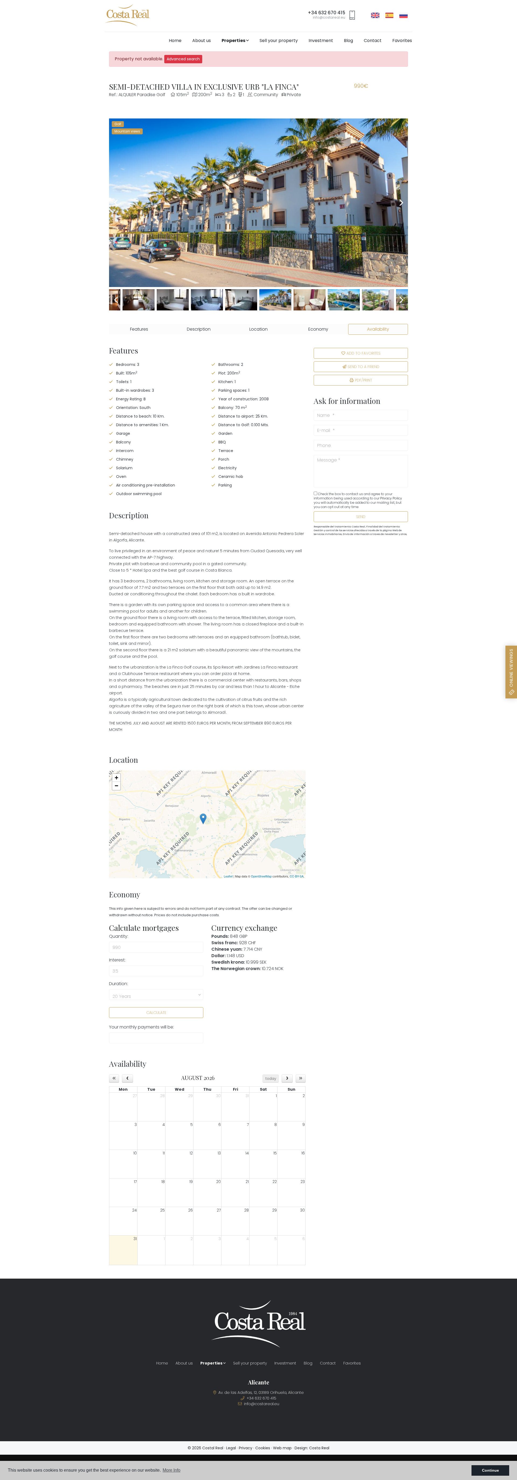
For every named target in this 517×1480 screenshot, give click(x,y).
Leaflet (228, 876)
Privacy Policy (391, 498)
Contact (373, 40)
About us (201, 40)
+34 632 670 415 (326, 13)
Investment (321, 40)
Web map (282, 1448)
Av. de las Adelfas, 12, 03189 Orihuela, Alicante (260, 1392)
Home (175, 40)
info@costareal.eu (329, 17)
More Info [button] (171, 1470)
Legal (231, 1448)
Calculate (156, 1012)
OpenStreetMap (261, 876)
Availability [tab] (378, 329)
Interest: (117, 960)
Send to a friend (363, 366)
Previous (116, 202)
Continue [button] (490, 1470)
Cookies (262, 1448)
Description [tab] (199, 329)
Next (401, 202)
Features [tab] (139, 329)
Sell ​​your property (279, 40)
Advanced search (183, 59)
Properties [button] (234, 40)
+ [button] (116, 777)
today (270, 1078)
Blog (348, 40)
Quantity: (118, 936)
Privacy (245, 1448)
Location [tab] (258, 329)
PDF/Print (363, 380)
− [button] (116, 785)
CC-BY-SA (296, 876)
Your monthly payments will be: (141, 1027)
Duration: (118, 984)
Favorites (402, 40)
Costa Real (319, 1448)
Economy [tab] (318, 329)
